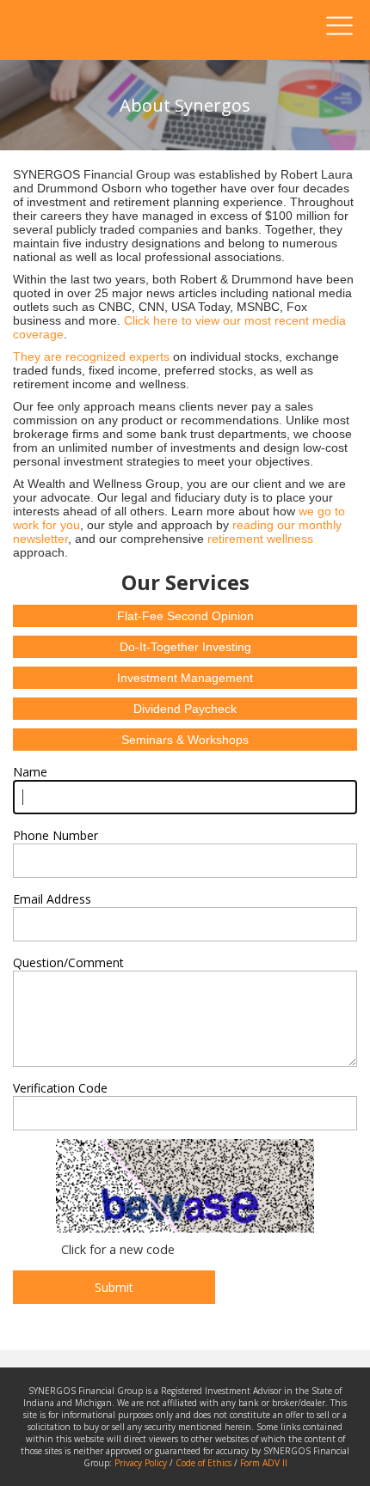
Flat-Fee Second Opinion (185, 616)
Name (30, 772)
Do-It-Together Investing (185, 647)
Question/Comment (68, 962)
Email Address (52, 899)
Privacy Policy (140, 1463)
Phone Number (55, 835)
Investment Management (185, 678)
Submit (114, 1287)
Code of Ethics (203, 1463)
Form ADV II (263, 1463)
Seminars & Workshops (185, 739)
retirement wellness (260, 538)
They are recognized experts (91, 356)
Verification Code (60, 1088)
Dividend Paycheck (185, 709)
